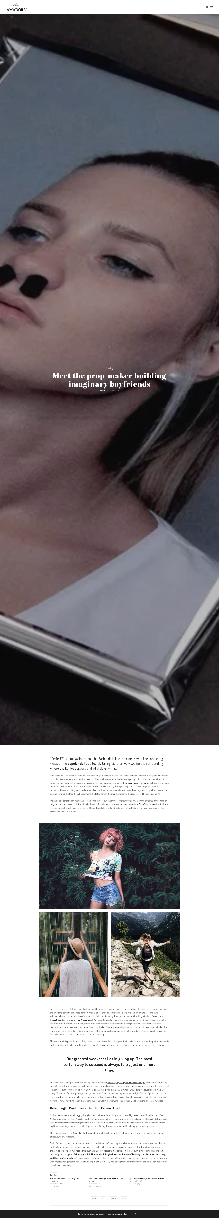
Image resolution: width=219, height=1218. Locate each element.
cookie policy (122, 1214)
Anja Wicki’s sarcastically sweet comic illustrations (146, 1179)
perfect (124, 1198)
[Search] (207, 7)
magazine (113, 1198)
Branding (109, 368)
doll (103, 1198)
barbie (94, 1198)
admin (102, 390)
